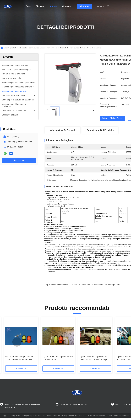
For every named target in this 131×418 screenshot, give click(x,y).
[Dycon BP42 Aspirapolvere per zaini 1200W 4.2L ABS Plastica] (21, 336)
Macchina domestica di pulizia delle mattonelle (71, 285)
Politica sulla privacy (24, 415)
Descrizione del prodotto (100, 130)
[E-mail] (11, 153)
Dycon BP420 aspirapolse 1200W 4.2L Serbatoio (57, 358)
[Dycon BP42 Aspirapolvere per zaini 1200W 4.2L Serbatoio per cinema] (95, 336)
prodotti (53, 6)
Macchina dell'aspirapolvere (107, 285)
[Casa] (7, 6)
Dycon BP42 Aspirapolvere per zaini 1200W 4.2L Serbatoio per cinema (94, 358)
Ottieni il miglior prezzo (112, 118)
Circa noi (40, 6)
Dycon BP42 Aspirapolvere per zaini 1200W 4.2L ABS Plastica (19, 358)
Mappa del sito (8, 415)
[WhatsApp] (5, 153)
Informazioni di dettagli (62, 130)
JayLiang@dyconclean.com (19, 142)
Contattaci (67, 6)
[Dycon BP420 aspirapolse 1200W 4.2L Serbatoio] (58, 336)
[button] (16, 342)
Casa (28, 6)
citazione (84, 6)
